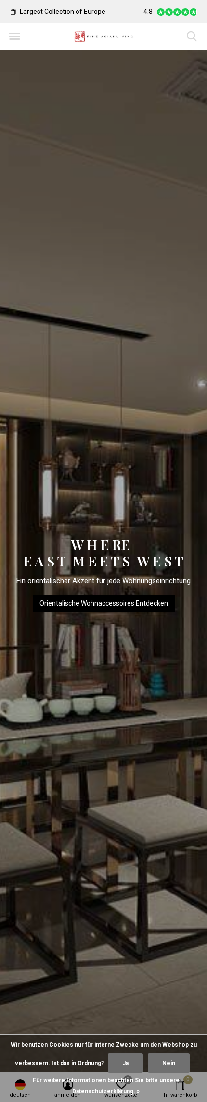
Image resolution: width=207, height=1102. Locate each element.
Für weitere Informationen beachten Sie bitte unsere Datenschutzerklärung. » (106, 1086)
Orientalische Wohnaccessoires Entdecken (103, 603)
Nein (168, 1063)
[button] (14, 36)
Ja (125, 1063)
